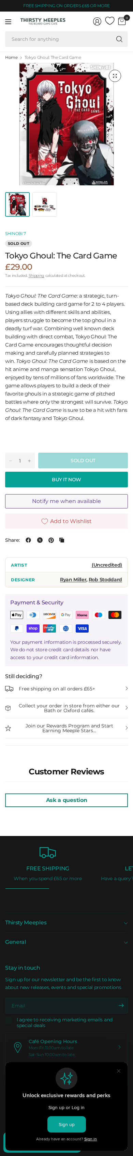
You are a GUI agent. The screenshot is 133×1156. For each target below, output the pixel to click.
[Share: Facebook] (28, 540)
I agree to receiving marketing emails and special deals (65, 1023)
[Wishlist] (110, 21)
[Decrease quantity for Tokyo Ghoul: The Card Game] (10, 461)
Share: (12, 540)
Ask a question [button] (66, 800)
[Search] (119, 39)
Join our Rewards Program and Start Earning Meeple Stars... (69, 728)
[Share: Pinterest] (51, 540)
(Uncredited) (107, 565)
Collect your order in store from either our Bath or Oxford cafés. (69, 708)
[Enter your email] (121, 1005)
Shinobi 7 (15, 233)
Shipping (36, 275)
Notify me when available (66, 501)
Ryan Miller (73, 579)
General (15, 942)
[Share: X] (39, 540)
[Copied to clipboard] (61, 540)
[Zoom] (115, 76)
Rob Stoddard (105, 579)
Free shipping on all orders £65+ (57, 689)
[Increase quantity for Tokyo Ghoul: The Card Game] (29, 461)
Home (11, 57)
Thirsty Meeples (25, 922)
